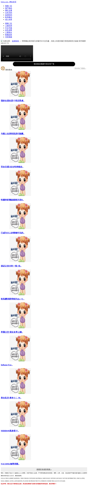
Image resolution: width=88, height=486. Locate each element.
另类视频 (8, 37)
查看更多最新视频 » (44, 469)
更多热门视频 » (80, 68)
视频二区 (8, 23)
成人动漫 (8, 19)
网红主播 (8, 10)
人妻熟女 (8, 32)
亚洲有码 (8, 15)
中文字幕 (8, 28)
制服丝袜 (8, 35)
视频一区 (8, 6)
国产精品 (8, 8)
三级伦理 (8, 26)
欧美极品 (8, 17)
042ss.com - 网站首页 (8, 2)
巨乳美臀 (8, 30)
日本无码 (8, 13)
